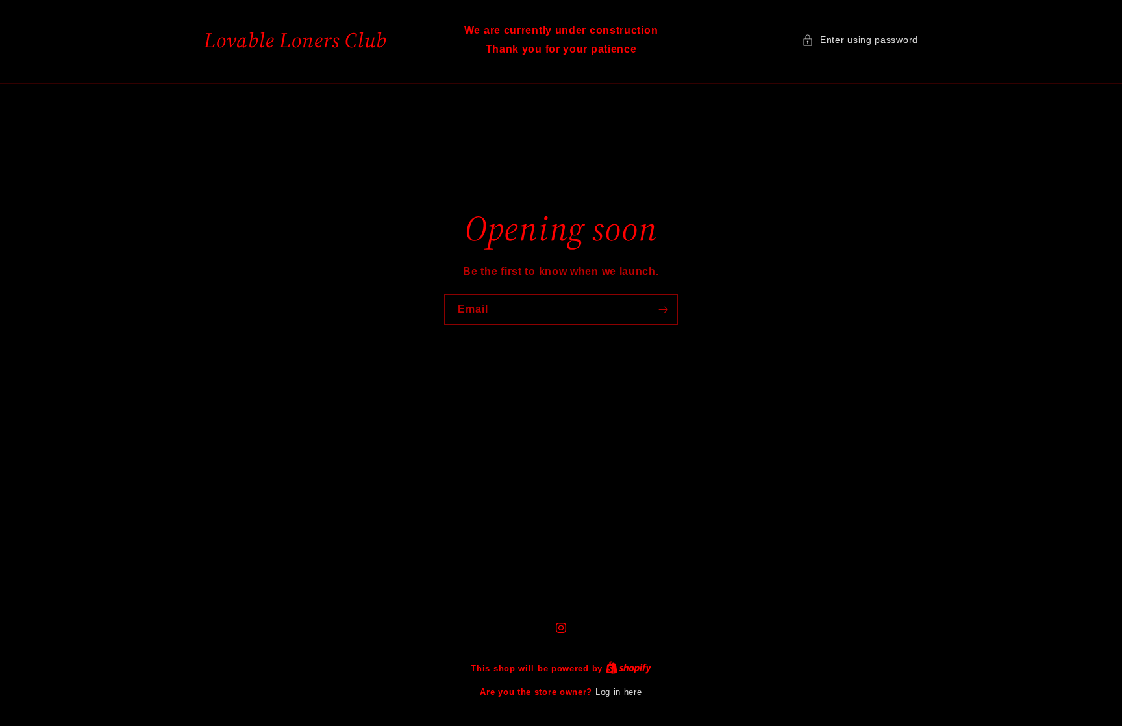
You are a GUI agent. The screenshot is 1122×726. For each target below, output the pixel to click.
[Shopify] (628, 668)
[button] (860, 40)
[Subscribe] (663, 309)
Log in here (618, 692)
